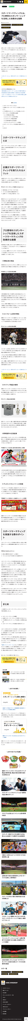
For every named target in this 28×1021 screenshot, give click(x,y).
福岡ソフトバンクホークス (8, 645)
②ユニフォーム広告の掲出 (12, 117)
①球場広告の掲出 (10, 115)
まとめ (5, 128)
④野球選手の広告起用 (11, 120)
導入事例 (4, 992)
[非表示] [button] (15, 102)
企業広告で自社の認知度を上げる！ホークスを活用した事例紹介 (13, 877)
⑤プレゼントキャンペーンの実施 (13, 122)
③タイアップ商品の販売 (11, 118)
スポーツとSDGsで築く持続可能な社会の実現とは (13, 897)
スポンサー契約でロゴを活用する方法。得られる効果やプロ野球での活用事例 (13, 835)
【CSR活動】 (5, 974)
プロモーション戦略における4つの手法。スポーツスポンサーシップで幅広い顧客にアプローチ (14, 918)
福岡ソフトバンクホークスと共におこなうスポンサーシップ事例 (14, 736)
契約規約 (4, 1013)
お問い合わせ (20, 1)
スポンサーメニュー (6, 988)
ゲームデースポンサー (7, 1004)
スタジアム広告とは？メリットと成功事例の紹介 (14, 814)
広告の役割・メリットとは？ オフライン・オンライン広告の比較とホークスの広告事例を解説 (13, 962)
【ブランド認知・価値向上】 (18, 24)
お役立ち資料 (5, 1002)
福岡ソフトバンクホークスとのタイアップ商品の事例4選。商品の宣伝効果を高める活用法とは (14, 773)
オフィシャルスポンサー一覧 (8, 995)
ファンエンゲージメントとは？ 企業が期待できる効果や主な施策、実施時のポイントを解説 (13, 940)
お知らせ (4, 999)
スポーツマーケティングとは (10, 105)
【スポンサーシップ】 (6, 24)
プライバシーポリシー (7, 1009)
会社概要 (4, 1011)
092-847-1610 (18, 2)
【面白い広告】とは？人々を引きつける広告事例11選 (14, 856)
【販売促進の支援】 (6, 27)
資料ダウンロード (23, 1)
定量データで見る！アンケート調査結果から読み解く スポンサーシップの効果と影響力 (14, 708)
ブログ (4, 997)
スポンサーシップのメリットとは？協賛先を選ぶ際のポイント (14, 793)
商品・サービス (5, 990)
